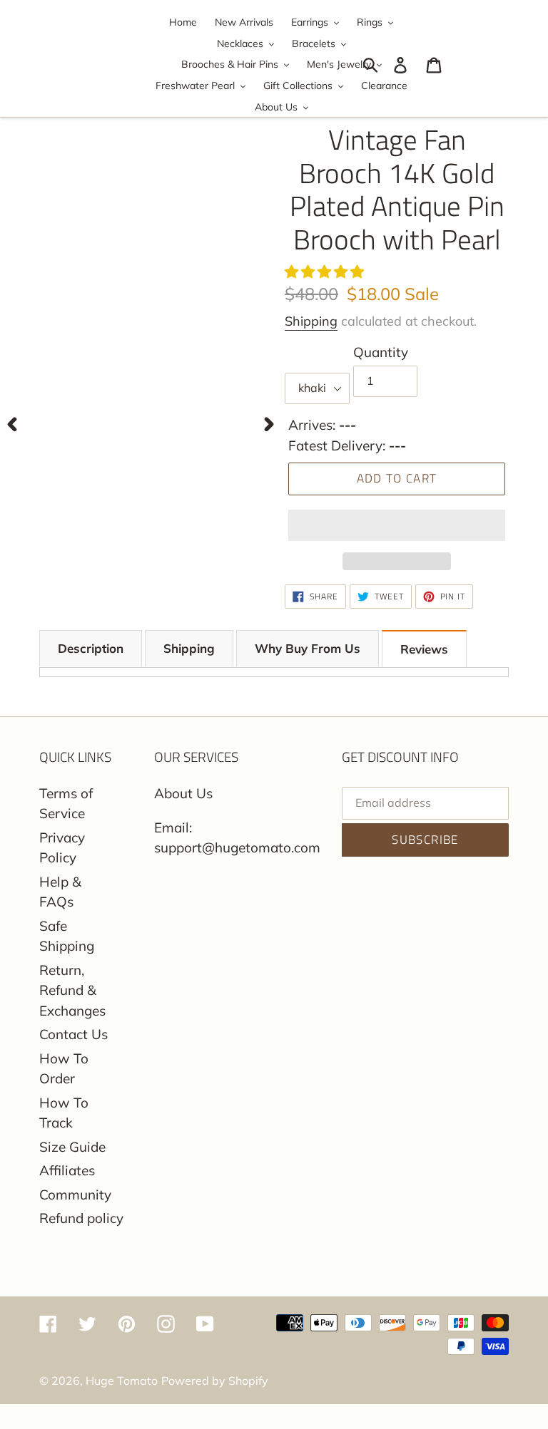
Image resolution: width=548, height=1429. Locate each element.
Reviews (424, 648)
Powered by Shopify (214, 1380)
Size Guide (72, 1146)
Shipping (311, 321)
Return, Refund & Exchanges (72, 990)
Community (75, 1194)
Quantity (380, 352)
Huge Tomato (122, 1380)
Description (90, 648)
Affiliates (67, 1170)
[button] (326, 271)
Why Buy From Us (307, 648)
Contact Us (73, 1034)
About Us (183, 793)
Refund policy (81, 1218)
